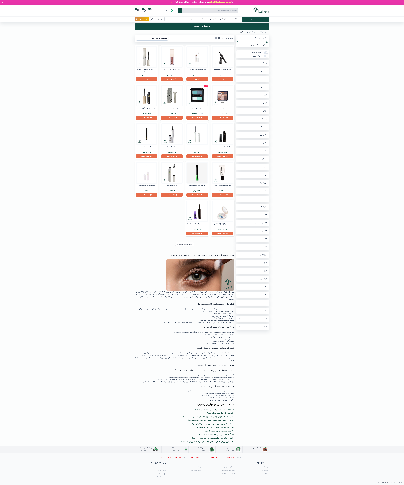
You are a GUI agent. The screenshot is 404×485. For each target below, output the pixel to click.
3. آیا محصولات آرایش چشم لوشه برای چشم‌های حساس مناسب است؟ (208, 417)
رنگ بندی (264, 239)
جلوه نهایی (263, 279)
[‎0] (151, 11)
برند (266, 311)
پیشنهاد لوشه (212, 19)
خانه (268, 32)
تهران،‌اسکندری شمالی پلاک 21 (171, 457)
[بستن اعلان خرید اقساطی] (2, 2)
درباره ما (192, 19)
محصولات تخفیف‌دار (257, 53)
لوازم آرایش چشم (241, 32)
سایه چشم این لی (197, 108)
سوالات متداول (196, 470)
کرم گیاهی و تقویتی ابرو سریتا (222, 185)
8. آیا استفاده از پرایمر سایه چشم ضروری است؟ (216, 434)
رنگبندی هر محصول (261, 223)
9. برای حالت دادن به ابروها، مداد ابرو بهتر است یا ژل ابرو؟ (212, 438)
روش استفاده (262, 207)
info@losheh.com (196, 457)
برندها (237, 19)
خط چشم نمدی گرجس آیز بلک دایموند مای (146, 109)
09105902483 (216, 457)
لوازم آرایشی (252, 32)
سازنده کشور (263, 191)
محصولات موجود (257, 56)
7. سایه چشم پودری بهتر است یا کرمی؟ (219, 431)
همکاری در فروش (229, 467)
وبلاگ (199, 467)
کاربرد (265, 95)
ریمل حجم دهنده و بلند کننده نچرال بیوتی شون (146, 71)
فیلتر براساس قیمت (261, 38)
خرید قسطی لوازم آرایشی (227, 474)
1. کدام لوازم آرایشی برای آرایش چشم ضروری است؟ (214, 409)
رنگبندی (264, 231)
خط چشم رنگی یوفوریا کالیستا (197, 185)
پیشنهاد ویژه (140, 19)
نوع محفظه (263, 119)
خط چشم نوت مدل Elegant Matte (222, 70)
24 (223, 38)
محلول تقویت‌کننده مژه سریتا (147, 147)
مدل (265, 151)
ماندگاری (264, 159)
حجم (265, 263)
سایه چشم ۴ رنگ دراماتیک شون (222, 224)
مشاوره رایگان (225, 19)
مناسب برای (263, 135)
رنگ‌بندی (264, 215)
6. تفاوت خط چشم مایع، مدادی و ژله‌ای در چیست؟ (215, 427)
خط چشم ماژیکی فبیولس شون (146, 185)
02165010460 (229, 457)
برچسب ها (264, 327)
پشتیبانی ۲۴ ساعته (162, 10)
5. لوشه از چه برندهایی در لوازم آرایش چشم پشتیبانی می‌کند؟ (211, 424)
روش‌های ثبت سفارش (228, 470)
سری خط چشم (262, 183)
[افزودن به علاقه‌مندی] (213, 47)
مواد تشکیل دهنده (261, 127)
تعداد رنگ (264, 287)
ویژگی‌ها (264, 111)
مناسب (265, 143)
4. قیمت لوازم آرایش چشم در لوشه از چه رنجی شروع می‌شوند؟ (210, 420)
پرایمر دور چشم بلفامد (172, 108)
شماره (265, 167)
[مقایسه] (213, 51)
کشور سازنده (263, 71)
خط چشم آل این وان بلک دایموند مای (223, 147)
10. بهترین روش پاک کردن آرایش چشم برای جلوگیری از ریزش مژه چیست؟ (206, 442)
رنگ (266, 247)
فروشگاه (261, 32)
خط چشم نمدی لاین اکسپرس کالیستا (197, 224)
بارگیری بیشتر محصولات (184, 244)
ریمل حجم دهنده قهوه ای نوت (197, 70)
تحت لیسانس (263, 303)
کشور (265, 79)
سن (266, 175)
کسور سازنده (263, 87)
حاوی (265, 271)
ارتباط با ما (265, 470)
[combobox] (152, 38)
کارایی (265, 103)
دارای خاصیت (263, 255)
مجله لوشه (201, 19)
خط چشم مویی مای (197, 147)
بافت (265, 319)
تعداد (265, 295)
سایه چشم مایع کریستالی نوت (172, 70)
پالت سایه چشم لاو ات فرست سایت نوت (222, 108)
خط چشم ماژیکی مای (171, 147)
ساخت (265, 199)
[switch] (266, 52)
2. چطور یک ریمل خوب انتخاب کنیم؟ (220, 413)
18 (226, 38)
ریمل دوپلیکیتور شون (172, 185)
